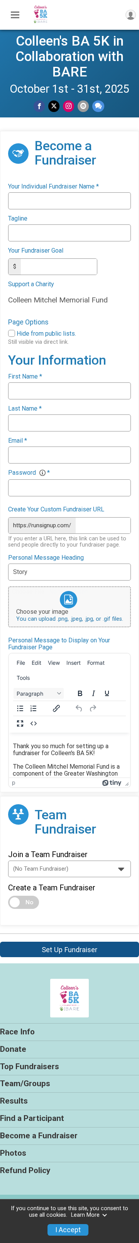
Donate (13, 1049)
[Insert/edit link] (56, 708)
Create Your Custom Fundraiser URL (56, 509)
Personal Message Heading (46, 557)
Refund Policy (25, 1170)
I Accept (68, 1230)
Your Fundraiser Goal (35, 250)
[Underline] (107, 693)
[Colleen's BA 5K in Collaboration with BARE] (40, 23)
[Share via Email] (83, 106)
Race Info (17, 1031)
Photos (13, 1153)
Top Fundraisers (29, 1066)
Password (29, 472)
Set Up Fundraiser (69, 950)
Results (14, 1100)
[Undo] (79, 708)
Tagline (17, 218)
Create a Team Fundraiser (51, 887)
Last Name (25, 408)
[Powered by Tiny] (112, 782)
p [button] (13, 782)
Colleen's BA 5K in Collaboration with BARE (69, 56)
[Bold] (79, 693)
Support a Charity (31, 284)
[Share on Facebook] (39, 106)
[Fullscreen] (20, 723)
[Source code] (33, 723)
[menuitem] (21, 662)
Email (17, 440)
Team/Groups (25, 1083)
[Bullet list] (20, 708)
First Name (25, 376)
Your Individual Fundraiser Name (53, 186)
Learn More (85, 1215)
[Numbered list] (33, 708)
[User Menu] (130, 15)
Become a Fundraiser (39, 1135)
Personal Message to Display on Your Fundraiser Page (59, 643)
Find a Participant (32, 1118)
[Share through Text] (98, 106)
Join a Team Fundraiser (48, 854)
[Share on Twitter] (53, 106)
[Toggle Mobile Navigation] (15, 15)
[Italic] (93, 693)
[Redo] (92, 708)
